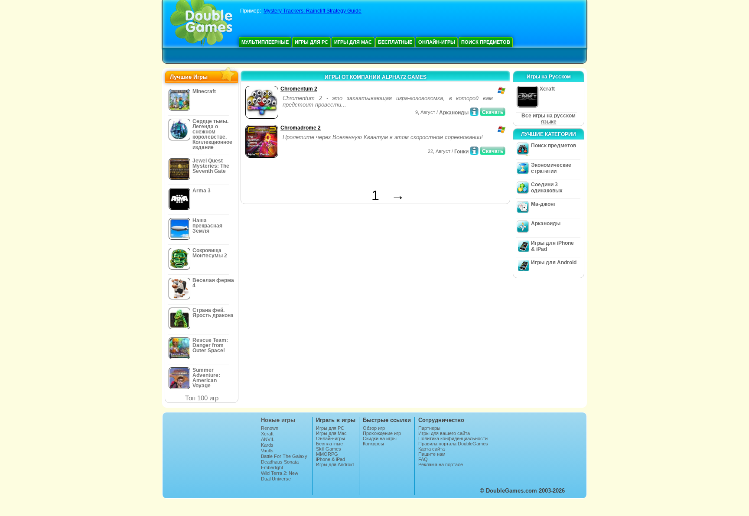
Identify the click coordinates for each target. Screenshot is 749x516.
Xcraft (267, 433)
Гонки (461, 152)
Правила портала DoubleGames (453, 443)
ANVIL (267, 439)
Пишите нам (432, 454)
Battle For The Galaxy (284, 456)
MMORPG (327, 454)
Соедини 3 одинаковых (547, 188)
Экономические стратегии (551, 168)
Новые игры (278, 420)
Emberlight (272, 467)
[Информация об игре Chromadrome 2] (474, 150)
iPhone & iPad (330, 459)
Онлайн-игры (436, 42)
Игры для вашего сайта (444, 433)
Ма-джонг (543, 204)
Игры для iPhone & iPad (552, 246)
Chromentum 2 (298, 89)
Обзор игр (374, 428)
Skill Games (328, 448)
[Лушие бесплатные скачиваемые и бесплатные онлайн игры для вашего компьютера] (201, 24)
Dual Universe (276, 478)
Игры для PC (311, 42)
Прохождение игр (382, 433)
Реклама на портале (440, 464)
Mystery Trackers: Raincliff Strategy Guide (312, 11)
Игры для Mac (353, 42)
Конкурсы (373, 443)
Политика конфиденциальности (453, 438)
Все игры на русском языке (548, 119)
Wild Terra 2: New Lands (279, 476)
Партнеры (429, 428)
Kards (267, 445)
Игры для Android (553, 263)
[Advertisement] (344, 175)
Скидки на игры (380, 438)
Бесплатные (395, 42)
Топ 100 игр (201, 398)
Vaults (267, 450)
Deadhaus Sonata (280, 461)
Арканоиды (454, 113)
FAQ (423, 459)
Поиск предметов (485, 42)
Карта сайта (431, 448)
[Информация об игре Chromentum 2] (474, 111)
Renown (269, 428)
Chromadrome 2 (300, 128)
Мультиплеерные (265, 42)
